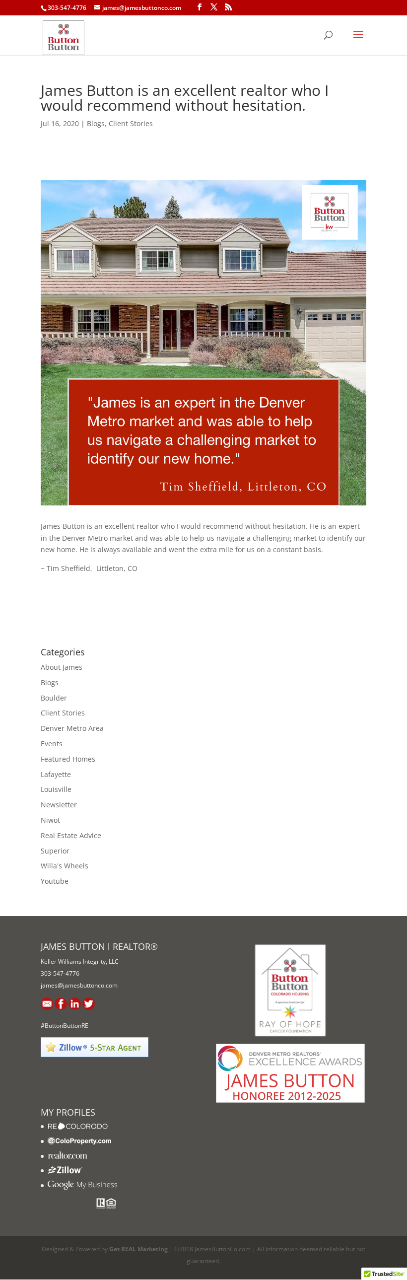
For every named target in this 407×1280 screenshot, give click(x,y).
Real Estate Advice (71, 835)
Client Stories (131, 123)
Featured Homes (68, 759)
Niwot (50, 820)
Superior (55, 850)
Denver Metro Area (72, 728)
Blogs (96, 123)
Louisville (56, 789)
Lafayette (56, 774)
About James (61, 667)
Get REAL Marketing (138, 1249)
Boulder (54, 698)
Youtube (54, 881)
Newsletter (59, 804)
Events (52, 743)
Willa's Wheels (64, 865)
